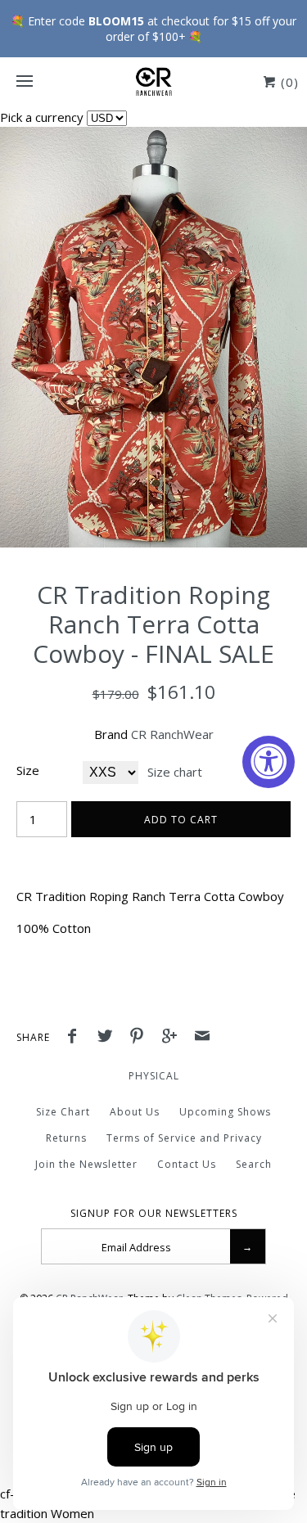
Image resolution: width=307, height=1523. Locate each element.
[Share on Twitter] (109, 1038)
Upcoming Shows (225, 1112)
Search (254, 1164)
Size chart (174, 772)
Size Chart (63, 1112)
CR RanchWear (172, 734)
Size (27, 770)
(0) (288, 82)
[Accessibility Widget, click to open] (268, 762)
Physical (154, 1076)
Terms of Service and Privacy (184, 1138)
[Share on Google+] (173, 1038)
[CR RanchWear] (153, 81)
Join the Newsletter (86, 1164)
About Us (135, 1112)
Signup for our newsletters (153, 1213)
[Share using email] (202, 1038)
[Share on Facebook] (76, 1038)
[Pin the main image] (141, 1038)
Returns (66, 1138)
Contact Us (186, 1164)
